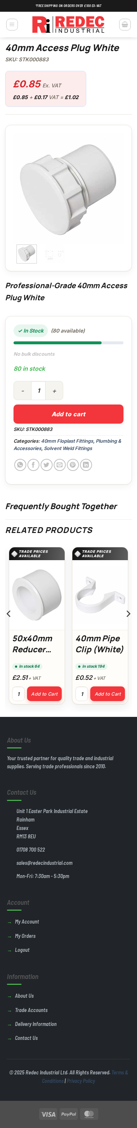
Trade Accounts (31, 1010)
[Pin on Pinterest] (73, 465)
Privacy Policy (81, 1081)
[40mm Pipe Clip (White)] (100, 595)
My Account (27, 921)
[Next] (112, 188)
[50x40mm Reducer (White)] (37, 595)
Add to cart (68, 414)
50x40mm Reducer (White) (32, 649)
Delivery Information (36, 1024)
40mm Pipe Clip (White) (99, 644)
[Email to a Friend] (60, 465)
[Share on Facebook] (33, 465)
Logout (22, 950)
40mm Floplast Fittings (67, 441)
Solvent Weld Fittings (68, 448)
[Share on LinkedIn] (86, 465)
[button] (12, 24)
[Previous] (24, 188)
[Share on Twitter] (47, 465)
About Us (24, 996)
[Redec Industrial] (68, 24)
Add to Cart (44, 694)
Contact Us (26, 1038)
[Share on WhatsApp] (20, 465)
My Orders (25, 936)
